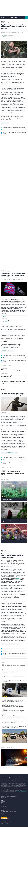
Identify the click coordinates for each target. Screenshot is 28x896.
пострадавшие (4, 219)
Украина (7, 122)
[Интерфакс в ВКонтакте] (6, 814)
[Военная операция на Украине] (14, 765)
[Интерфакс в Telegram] (4, 814)
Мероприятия (10, 777)
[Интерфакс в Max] (9, 814)
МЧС (16, 452)
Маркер (2, 803)
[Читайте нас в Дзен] (2, 814)
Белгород (3, 216)
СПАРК (2, 800)
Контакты (2, 776)
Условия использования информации (8, 820)
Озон (12, 350)
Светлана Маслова (10, 452)
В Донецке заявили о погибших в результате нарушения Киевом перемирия (13, 37)
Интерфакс (14, 18)
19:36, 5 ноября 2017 (5, 22)
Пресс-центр (15, 776)
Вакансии (20, 776)
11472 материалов (5, 769)
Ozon (8, 350)
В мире (3, 21)
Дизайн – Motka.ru (4, 823)
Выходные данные (4, 822)
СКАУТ (2, 802)
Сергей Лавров (10, 644)
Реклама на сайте (4, 777)
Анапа (2, 452)
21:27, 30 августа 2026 (5, 142)
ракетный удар (10, 216)
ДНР (2, 122)
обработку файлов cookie (22, 791)
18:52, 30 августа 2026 (5, 271)
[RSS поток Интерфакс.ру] (8, 814)
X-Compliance (3, 801)
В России (3, 141)
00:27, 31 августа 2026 (5, 551)
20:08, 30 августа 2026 (5, 391)
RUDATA (2, 810)
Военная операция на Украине (16, 141)
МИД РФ (3, 644)
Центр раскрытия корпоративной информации (8, 811)
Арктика (17, 644)
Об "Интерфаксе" (8, 776)
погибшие (17, 216)
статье (18, 578)
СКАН (2, 809)
